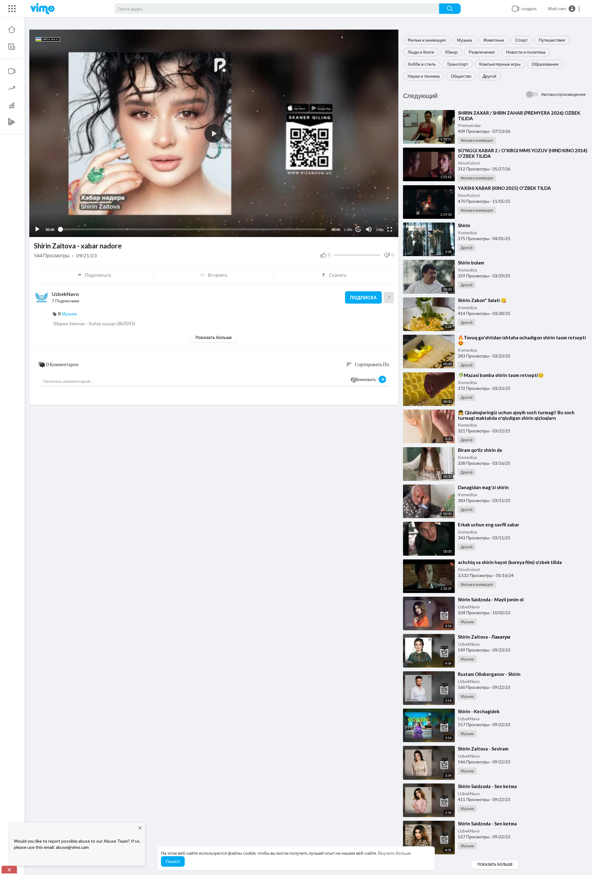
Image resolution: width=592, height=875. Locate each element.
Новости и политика (525, 52)
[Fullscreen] (390, 229)
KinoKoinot (469, 163)
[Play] (37, 229)
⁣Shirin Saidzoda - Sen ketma (487, 786)
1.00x (348, 229)
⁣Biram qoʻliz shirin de (480, 450)
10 (358, 229)
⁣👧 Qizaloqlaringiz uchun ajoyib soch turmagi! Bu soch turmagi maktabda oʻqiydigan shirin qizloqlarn (516, 415)
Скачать (338, 275)
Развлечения (482, 52)
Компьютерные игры (499, 64)
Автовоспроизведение (563, 94)
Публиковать (365, 379)
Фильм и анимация (427, 40)
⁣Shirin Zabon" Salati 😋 (482, 300)
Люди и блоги (421, 52)
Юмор (451, 52)
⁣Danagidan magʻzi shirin (483, 487)
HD (376, 214)
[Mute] (369, 229)
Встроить (218, 275)
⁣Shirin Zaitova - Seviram (483, 748)
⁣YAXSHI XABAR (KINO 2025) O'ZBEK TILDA (504, 188)
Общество (461, 76)
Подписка (363, 297)
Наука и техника (424, 76)
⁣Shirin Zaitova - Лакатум (484, 637)
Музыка (464, 40)
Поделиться (98, 275)
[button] (564, 9)
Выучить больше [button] (394, 853)
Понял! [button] (173, 861)
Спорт (521, 40)
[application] (213, 133)
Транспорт (457, 64)
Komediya (467, 232)
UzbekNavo (469, 606)
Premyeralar (469, 125)
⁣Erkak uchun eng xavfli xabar (488, 524)
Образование (545, 64)
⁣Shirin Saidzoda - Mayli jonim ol (491, 599)
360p (378, 205)
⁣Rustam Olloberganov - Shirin (489, 674)
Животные (493, 40)
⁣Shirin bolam (471, 262)
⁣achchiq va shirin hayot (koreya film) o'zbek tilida (510, 562)
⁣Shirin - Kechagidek (479, 711)
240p (380, 229)
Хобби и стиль (422, 64)
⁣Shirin (464, 225)
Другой (489, 76)
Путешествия (552, 40)
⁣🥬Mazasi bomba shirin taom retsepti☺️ (501, 375)
